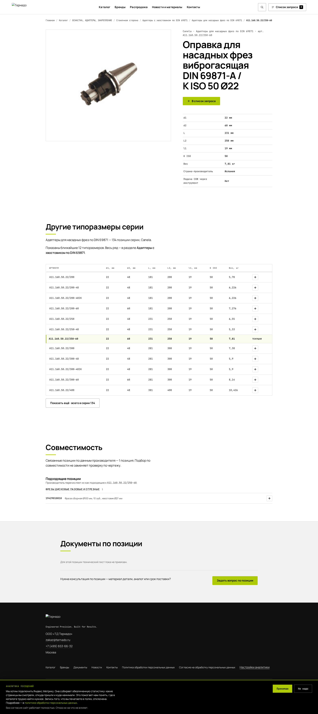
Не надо (303, 688)
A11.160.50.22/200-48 (64, 287)
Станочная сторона (127, 20)
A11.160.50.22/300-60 (64, 379)
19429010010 (54, 498)
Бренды (120, 7)
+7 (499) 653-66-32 (59, 646)
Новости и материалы (167, 7)
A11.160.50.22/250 (61, 318)
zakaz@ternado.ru (58, 640)
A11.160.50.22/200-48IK (65, 298)
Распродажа (139, 7)
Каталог (104, 7)
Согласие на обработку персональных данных (207, 667)
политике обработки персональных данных (51, 702)
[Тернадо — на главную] (26, 7)
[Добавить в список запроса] (255, 277)
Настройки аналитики (255, 667)
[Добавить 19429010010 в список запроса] (269, 498)
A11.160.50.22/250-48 (64, 329)
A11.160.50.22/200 (61, 277)
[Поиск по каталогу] (262, 7)
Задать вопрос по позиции (235, 580)
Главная (50, 20)
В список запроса (204, 101)
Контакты (193, 7)
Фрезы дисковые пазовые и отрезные (73, 489)
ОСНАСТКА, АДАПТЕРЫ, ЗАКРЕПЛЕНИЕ (92, 20)
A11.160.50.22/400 (61, 390)
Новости (96, 667)
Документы (80, 667)
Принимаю (282, 688)
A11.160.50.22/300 (61, 348)
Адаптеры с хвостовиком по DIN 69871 (165, 20)
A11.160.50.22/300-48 (64, 358)
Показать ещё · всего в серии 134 (72, 403)
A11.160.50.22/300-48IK (65, 369)
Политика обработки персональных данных (148, 667)
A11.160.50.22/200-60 (64, 308)
